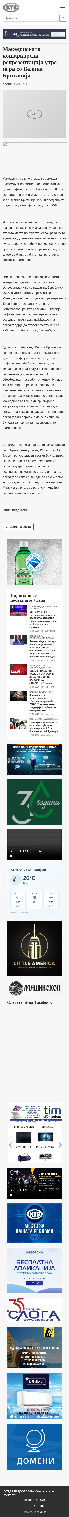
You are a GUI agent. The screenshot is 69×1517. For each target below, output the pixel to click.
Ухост (43, 1512)
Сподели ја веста (18, 526)
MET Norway (22, 913)
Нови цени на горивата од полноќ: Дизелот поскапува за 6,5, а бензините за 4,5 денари (43, 727)
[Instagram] (34, 1506)
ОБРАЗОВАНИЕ (37, 638)
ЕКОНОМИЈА (36, 719)
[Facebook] (27, 1506)
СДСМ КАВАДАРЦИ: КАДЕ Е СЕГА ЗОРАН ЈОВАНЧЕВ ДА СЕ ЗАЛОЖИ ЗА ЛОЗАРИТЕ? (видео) (41, 677)
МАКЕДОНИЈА (51, 719)
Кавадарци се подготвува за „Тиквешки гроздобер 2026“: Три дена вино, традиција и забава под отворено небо (43, 703)
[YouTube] (42, 1506)
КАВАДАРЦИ (35, 606)
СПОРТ (7, 84)
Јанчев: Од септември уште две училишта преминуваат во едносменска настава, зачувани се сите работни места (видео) (42, 649)
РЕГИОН (47, 606)
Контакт (40, 1499)
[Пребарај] (62, 18)
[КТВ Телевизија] (29, 7)
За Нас (28, 1499)
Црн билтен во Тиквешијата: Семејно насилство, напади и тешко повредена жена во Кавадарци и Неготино (42, 619)
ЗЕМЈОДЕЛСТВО (38, 665)
